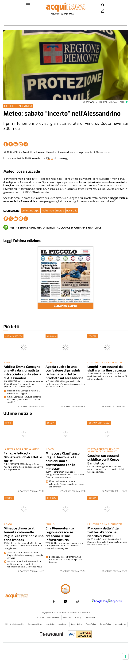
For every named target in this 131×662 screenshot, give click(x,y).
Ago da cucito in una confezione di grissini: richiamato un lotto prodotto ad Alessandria (65, 372)
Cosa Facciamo (53, 617)
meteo (60, 210)
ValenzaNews (120, 624)
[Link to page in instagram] (77, 601)
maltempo (48, 210)
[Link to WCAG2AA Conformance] (79, 634)
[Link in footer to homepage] (65, 589)
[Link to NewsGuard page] (52, 635)
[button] (103, 5)
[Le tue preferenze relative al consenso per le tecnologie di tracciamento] (125, 656)
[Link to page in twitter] (10, 144)
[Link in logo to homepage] (65, 7)
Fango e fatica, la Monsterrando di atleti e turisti (23, 457)
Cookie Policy (90, 617)
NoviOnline (50, 624)
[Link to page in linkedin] (15, 144)
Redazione (88, 102)
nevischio (71, 210)
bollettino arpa (30, 210)
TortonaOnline (106, 624)
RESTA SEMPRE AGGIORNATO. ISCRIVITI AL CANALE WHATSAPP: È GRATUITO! (55, 227)
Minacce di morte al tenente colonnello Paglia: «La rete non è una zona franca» (24, 534)
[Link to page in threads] (25, 144)
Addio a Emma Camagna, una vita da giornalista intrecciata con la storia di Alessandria (22, 372)
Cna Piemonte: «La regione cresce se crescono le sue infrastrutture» (60, 534)
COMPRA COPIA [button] (65, 306)
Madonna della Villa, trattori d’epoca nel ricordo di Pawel (103, 532)
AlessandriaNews (35, 624)
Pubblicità (67, 617)
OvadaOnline (91, 624)
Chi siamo (40, 617)
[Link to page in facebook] (6, 144)
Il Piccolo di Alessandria (14, 624)
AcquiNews (63, 624)
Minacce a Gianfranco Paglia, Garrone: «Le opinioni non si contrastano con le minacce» (63, 461)
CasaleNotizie (77, 624)
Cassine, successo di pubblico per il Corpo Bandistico (103, 459)
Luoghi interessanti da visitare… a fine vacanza (106, 368)
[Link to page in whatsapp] (21, 144)
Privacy (78, 617)
